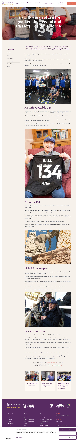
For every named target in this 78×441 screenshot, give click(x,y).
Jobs (25, 425)
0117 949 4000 (59, 421)
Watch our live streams (44, 425)
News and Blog (10, 61)
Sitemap (9, 421)
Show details (19, 437)
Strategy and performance (29, 419)
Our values (9, 52)
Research (8, 66)
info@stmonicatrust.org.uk (61, 425)
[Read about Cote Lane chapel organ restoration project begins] (32, 376)
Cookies (9, 415)
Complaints (10, 425)
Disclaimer (10, 419)
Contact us (26, 423)
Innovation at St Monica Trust (46, 419)
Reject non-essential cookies (68, 437)
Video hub (42, 423)
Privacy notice (10, 413)
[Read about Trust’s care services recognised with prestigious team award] (48, 376)
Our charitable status (11, 63)
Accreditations (9, 58)
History (8, 55)
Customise (67, 433)
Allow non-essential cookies (68, 429)
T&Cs (9, 417)
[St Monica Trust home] (7, 3)
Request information (71, 3)
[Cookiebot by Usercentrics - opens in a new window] (8, 439)
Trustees (26, 417)
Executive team (27, 415)
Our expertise (43, 417)
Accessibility (10, 423)
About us (26, 413)
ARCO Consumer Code (29, 421)
